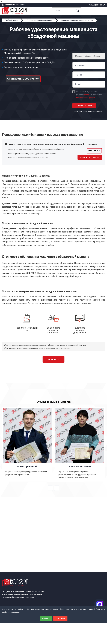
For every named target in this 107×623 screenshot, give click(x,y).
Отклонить (60, 618)
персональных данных (85, 97)
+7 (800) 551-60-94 (97, 5)
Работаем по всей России (15, 5)
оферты (87, 95)
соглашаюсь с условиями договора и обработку (89, 95)
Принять (45, 618)
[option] (27, 444)
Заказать (53, 359)
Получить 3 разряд (89, 157)
